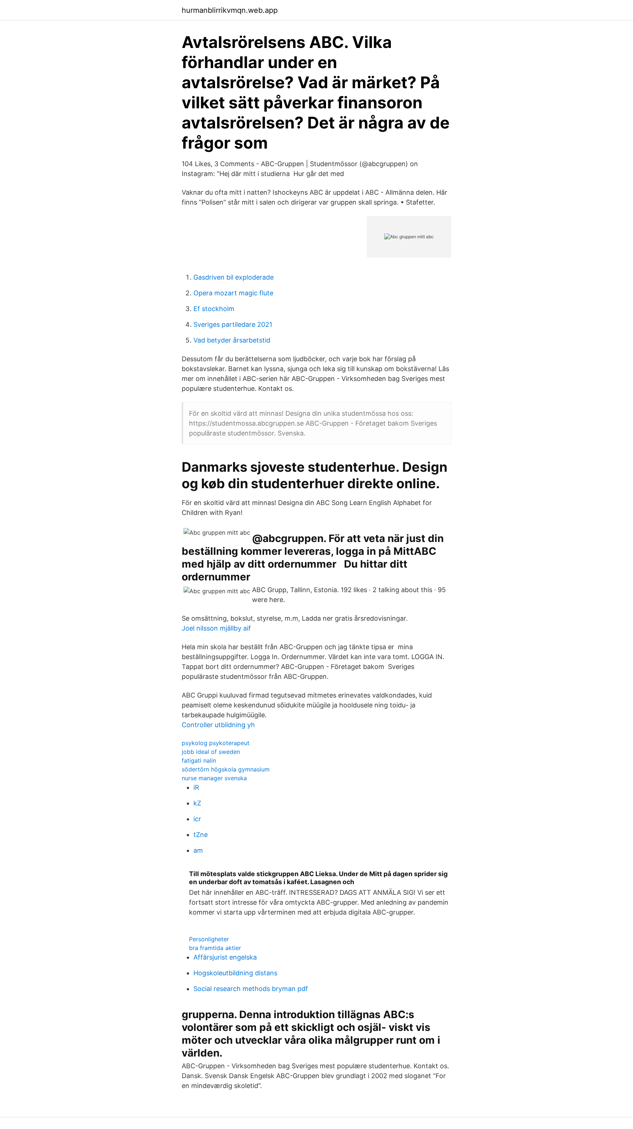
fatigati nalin (199, 760)
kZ (197, 803)
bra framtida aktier (215, 948)
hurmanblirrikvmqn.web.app (230, 10)
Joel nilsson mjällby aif (216, 628)
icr (197, 819)
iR (196, 787)
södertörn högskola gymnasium (226, 769)
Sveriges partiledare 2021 (232, 324)
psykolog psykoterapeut (215, 743)
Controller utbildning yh (218, 725)
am (198, 850)
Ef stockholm (213, 309)
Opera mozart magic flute (233, 293)
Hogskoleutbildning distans (235, 973)
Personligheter (209, 939)
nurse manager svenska (214, 778)
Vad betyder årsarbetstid (231, 340)
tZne (200, 834)
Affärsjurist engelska (225, 957)
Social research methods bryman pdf (250, 988)
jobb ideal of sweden (211, 751)
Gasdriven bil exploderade (233, 277)
